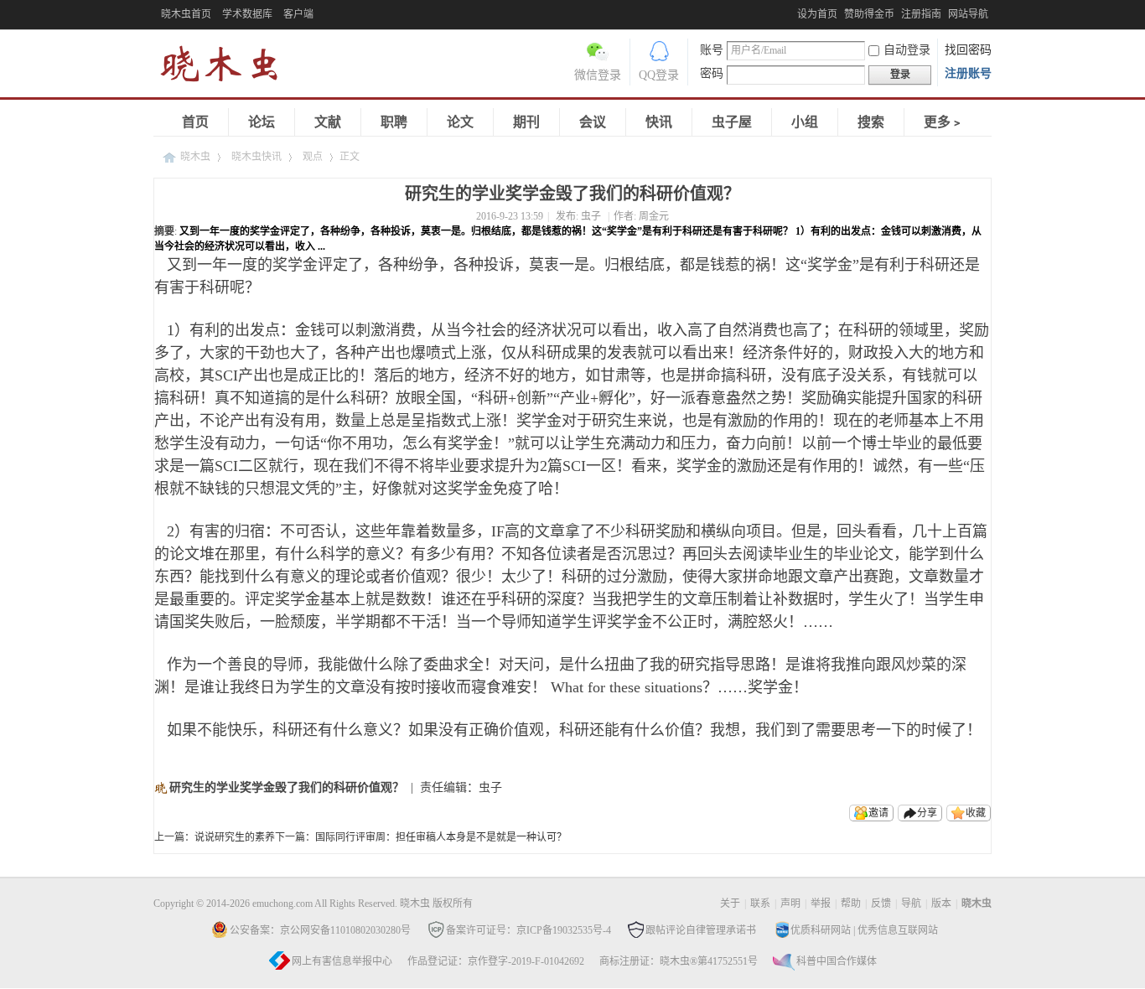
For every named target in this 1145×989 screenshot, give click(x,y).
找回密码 (968, 50)
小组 (804, 122)
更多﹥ (944, 122)
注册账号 (968, 73)
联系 (760, 903)
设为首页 (817, 14)
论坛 (261, 122)
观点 (313, 157)
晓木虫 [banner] (229, 67)
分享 (927, 813)
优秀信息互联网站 (897, 930)
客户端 (298, 14)
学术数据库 (247, 14)
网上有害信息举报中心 (342, 961)
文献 (327, 122)
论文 (460, 122)
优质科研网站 (820, 930)
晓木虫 (195, 157)
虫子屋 (732, 122)
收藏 (976, 813)
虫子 (591, 216)
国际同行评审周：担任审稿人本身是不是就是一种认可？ (441, 837)
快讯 (658, 122)
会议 (592, 122)
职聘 (394, 122)
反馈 (881, 903)
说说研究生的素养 (234, 837)
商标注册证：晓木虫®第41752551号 (678, 961)
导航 (911, 903)
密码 (711, 73)
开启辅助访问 (793, 11)
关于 (730, 903)
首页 (195, 122)
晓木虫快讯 (256, 157)
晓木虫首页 (186, 14)
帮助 (851, 903)
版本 (941, 903)
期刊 (526, 122)
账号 (711, 50)
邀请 (878, 813)
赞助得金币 (869, 14)
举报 (821, 903)
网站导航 (968, 14)
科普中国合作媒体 (836, 961)
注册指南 (921, 14)
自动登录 (906, 50)
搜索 (870, 122)
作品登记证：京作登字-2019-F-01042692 (495, 961)
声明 (790, 903)
